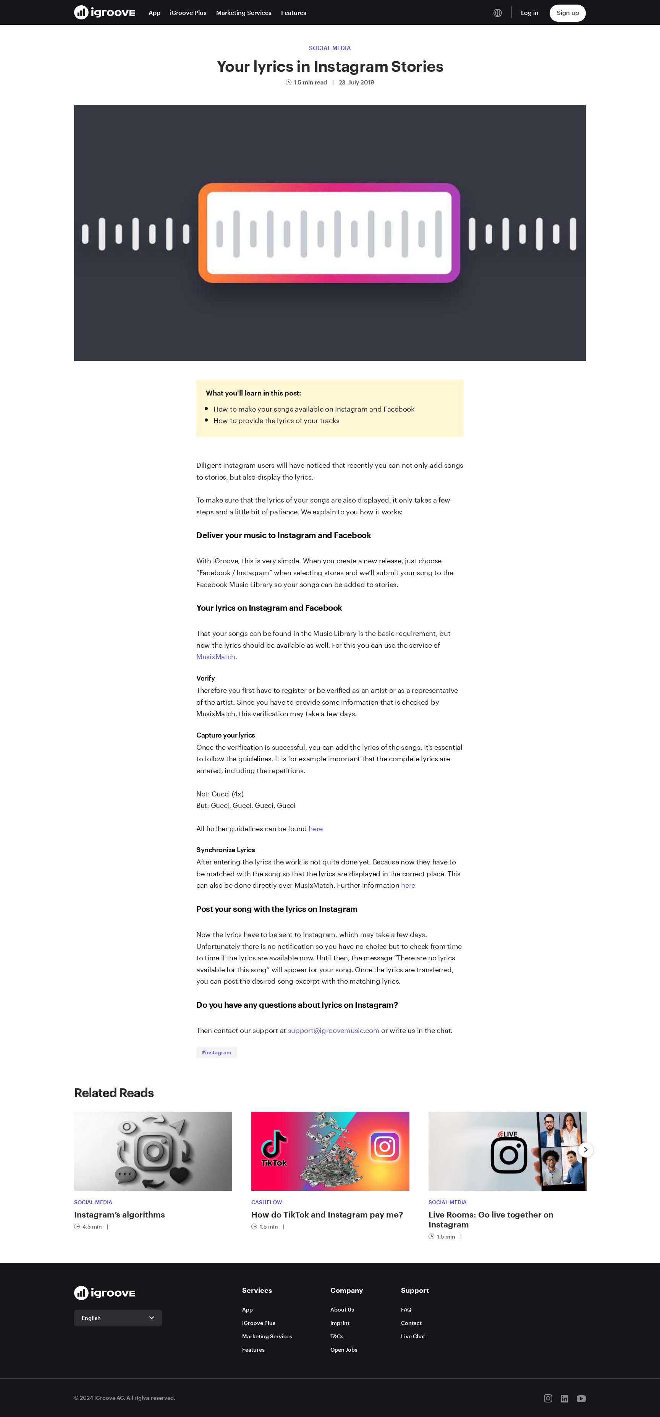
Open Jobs (344, 1349)
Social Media (330, 47)
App (154, 12)
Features (293, 12)
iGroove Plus (188, 12)
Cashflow (266, 1202)
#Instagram (216, 1052)
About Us (342, 1309)
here (316, 827)
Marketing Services (244, 12)
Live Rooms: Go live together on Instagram (491, 1219)
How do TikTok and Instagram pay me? (327, 1214)
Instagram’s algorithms (119, 1214)
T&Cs (336, 1336)
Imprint (339, 1323)
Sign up (568, 12)
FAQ (406, 1309)
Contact (411, 1323)
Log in (530, 12)
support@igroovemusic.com (334, 1029)
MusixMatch (215, 655)
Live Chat (413, 1336)
